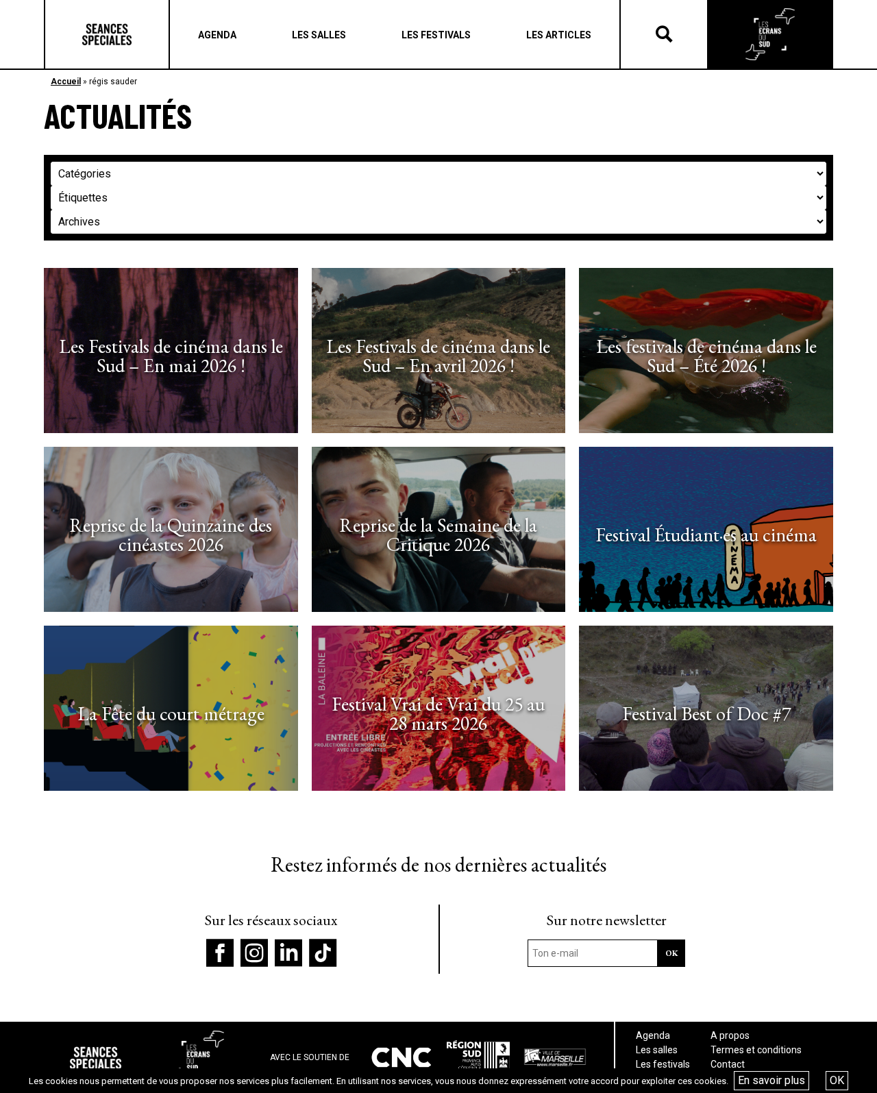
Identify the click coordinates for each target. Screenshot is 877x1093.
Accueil (66, 81)
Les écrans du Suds (770, 34)
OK (837, 1080)
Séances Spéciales (107, 34)
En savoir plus (771, 1080)
